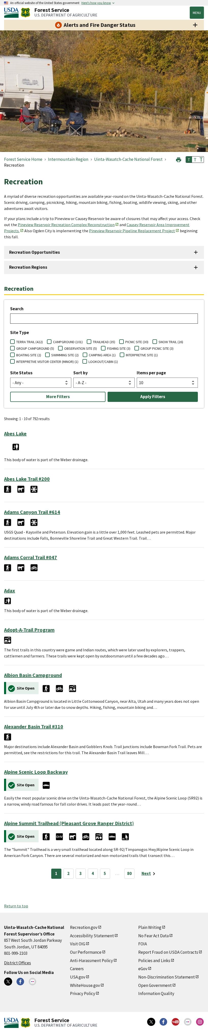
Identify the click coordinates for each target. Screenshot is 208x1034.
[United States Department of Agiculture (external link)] (12, 13)
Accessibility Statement (92, 936)
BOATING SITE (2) (28, 355)
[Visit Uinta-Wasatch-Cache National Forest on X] (8, 982)
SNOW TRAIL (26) (171, 342)
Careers (77, 968)
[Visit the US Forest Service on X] (151, 1022)
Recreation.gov (83, 927)
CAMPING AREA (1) (102, 355)
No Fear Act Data (153, 936)
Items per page (151, 373)
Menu (197, 12)
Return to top (16, 905)
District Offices (17, 963)
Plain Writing (149, 927)
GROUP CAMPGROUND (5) (35, 348)
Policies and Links (154, 960)
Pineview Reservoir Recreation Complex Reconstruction (66, 224)
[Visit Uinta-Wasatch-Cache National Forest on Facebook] (20, 982)
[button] (179, 159)
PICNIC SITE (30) (136, 342)
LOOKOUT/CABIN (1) (103, 361)
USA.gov (77, 977)
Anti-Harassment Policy (91, 960)
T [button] (189, 159)
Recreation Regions (28, 267)
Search (17, 308)
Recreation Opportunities (34, 252)
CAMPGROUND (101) (68, 342)
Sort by (80, 373)
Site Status (21, 373)
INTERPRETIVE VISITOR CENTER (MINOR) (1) (47, 361)
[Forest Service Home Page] (25, 13)
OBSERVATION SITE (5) (80, 348)
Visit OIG (77, 944)
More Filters (58, 396)
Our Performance (85, 952)
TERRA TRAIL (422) (29, 342)
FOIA (142, 944)
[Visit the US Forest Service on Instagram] (200, 1022)
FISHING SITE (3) (118, 348)
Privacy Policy (82, 993)
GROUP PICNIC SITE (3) (157, 348)
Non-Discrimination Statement (166, 977)
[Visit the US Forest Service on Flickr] (188, 1022)
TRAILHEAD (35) (104, 342)
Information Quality (156, 993)
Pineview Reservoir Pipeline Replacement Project (132, 230)
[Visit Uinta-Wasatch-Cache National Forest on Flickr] (32, 982)
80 (129, 873)
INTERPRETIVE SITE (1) (142, 355)
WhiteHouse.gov (85, 985)
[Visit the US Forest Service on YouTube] (175, 1022)
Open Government (155, 985)
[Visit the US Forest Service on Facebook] (163, 1022)
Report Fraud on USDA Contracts (168, 952)
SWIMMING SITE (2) (65, 355)
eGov (142, 968)
